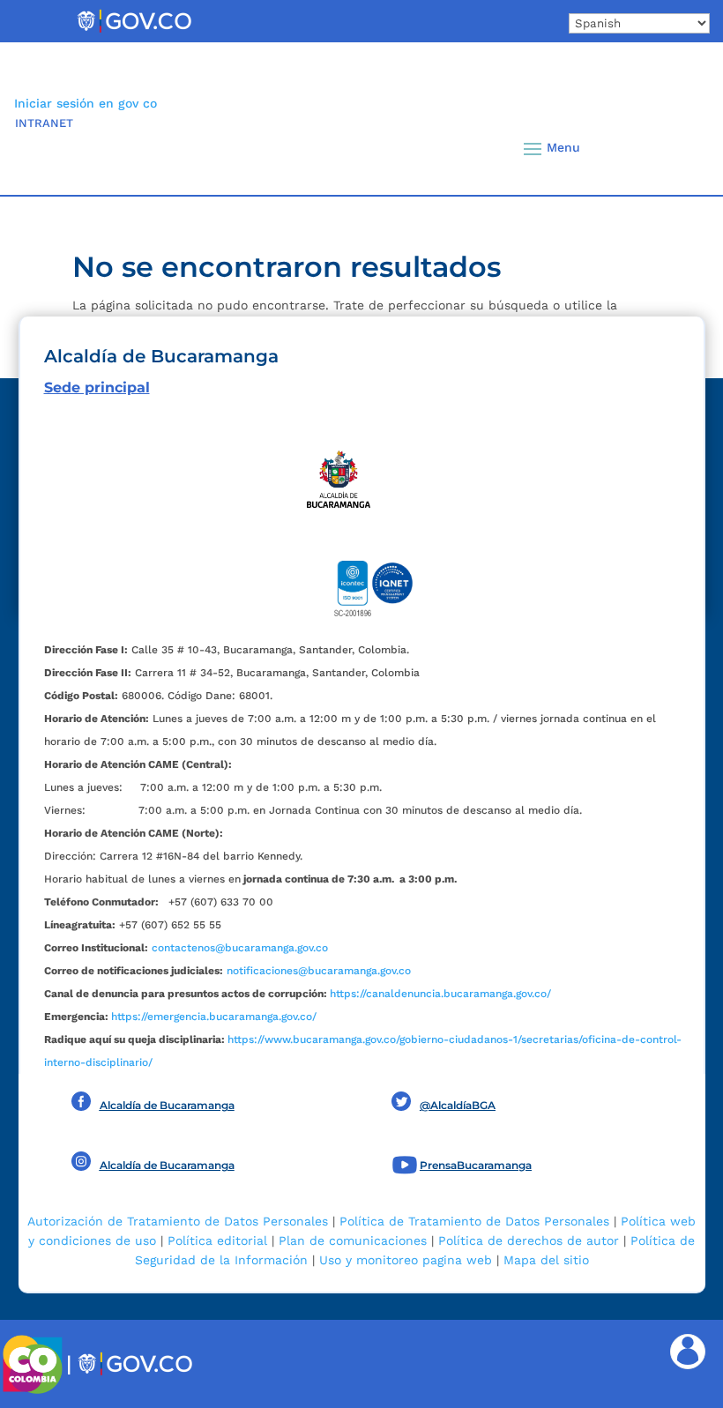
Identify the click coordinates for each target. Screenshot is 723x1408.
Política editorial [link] (217, 1240)
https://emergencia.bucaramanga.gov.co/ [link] (214, 1016)
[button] (673, 148)
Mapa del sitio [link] (546, 1260)
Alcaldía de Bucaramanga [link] (167, 1105)
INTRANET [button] (44, 123)
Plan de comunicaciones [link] (353, 1240)
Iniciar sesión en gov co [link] (85, 103)
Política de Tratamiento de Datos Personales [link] (474, 1221)
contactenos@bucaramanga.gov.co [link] (240, 948)
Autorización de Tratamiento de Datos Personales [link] (177, 1221)
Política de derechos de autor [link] (528, 1240)
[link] (134, 32)
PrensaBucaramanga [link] (476, 1165)
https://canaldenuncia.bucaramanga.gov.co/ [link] (440, 993)
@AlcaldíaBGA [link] (458, 1105)
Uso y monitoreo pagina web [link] (405, 1260)
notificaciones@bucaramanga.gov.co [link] (319, 971)
